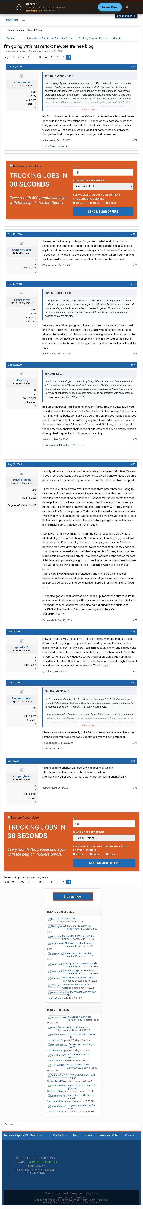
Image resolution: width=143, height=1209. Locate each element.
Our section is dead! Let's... (76, 984)
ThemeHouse (92, 1202)
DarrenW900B (74, 1067)
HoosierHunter (22, 698)
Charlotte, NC (29, 402)
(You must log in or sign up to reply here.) (26, 877)
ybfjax (45, 51)
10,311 (32, 92)
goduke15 (21, 647)
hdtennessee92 (55, 1040)
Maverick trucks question (78, 953)
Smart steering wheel (78, 1064)
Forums (12, 20)
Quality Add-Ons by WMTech (71, 1199)
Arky (59, 921)
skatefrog (21, 380)
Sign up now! (73, 896)
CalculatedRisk (55, 1091)
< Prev (21, 57)
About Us (23, 1158)
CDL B (95, 202)
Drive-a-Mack (22, 479)
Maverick (24, 51)
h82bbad (67, 987)
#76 (133, 631)
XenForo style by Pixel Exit (71, 1197)
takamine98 (71, 946)
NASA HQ (31, 104)
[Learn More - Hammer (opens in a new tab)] (71, 7)
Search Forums (16, 30)
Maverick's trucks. (66, 918)
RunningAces (54, 998)
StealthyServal (74, 928)
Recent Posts (35, 30)
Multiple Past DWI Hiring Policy (78, 936)
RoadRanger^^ (54, 1060)
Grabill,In (31, 720)
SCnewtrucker (21, 250)
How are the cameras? (79, 925)
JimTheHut (49, 748)
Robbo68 (67, 939)
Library (20, 1162)
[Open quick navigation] (133, 38)
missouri (31, 798)
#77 (133, 682)
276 (34, 489)
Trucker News (44, 1158)
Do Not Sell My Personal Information (35, 1171)
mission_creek (75, 1019)
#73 (133, 284)
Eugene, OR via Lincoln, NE (22, 505)
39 (35, 390)
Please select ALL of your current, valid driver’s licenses (96, 196)
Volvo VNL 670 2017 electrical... (78, 1056)
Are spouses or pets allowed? (81, 963)
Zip (75, 166)
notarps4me (22, 82)
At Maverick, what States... (79, 943)
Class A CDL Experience (88, 180)
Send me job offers (103, 211)
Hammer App (35, 1166)
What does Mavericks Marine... (79, 977)
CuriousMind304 (56, 1081)
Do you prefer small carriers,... (73, 1027)
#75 (133, 464)
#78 (133, 760)
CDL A (79, 202)
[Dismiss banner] (127, 7)
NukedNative (50, 146)
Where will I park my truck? (79, 970)
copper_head (22, 776)
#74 (133, 364)
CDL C (112, 202)
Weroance (68, 980)
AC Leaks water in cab (80, 1016)
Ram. (60, 1030)
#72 (133, 234)
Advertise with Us (43, 1162)
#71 (133, 66)
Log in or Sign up (126, 15)
